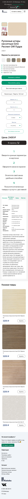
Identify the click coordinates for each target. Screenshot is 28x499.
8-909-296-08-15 (7, 2)
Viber (23, 2)
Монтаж (23, 198)
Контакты (4, 453)
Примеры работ (6, 455)
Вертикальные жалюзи (8, 468)
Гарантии (4, 458)
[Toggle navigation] (24, 11)
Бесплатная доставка (14, 88)
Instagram (9, 4)
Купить (21, 320)
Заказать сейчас (14, 77)
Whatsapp (17, 2)
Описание (4, 198)
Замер (17, 198)
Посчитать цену (14, 83)
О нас (3, 460)
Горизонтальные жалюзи (9, 470)
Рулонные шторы (7, 472)
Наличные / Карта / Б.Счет (14, 94)
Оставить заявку (16, 11)
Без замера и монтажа (14, 131)
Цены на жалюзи (7, 457)
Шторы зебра (5, 474)
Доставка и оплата (11, 197)
